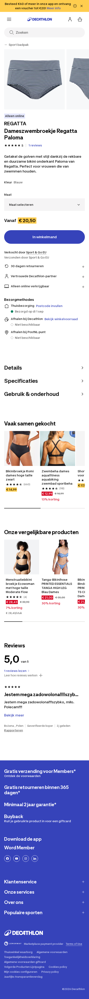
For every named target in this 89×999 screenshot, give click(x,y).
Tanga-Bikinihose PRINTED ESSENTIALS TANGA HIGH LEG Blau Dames (57, 586)
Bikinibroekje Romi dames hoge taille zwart (20, 475)
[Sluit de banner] (81, 6)
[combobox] (44, 204)
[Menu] (9, 19)
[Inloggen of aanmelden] (70, 19)
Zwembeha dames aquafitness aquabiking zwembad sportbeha (57, 477)
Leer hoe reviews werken (20, 675)
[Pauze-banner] (75, 6)
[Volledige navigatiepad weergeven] (5, 44)
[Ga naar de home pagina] (39, 19)
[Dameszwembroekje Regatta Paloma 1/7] (34, 79)
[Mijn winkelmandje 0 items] (80, 19)
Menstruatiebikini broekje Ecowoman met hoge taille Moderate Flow (20, 586)
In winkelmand (44, 237)
